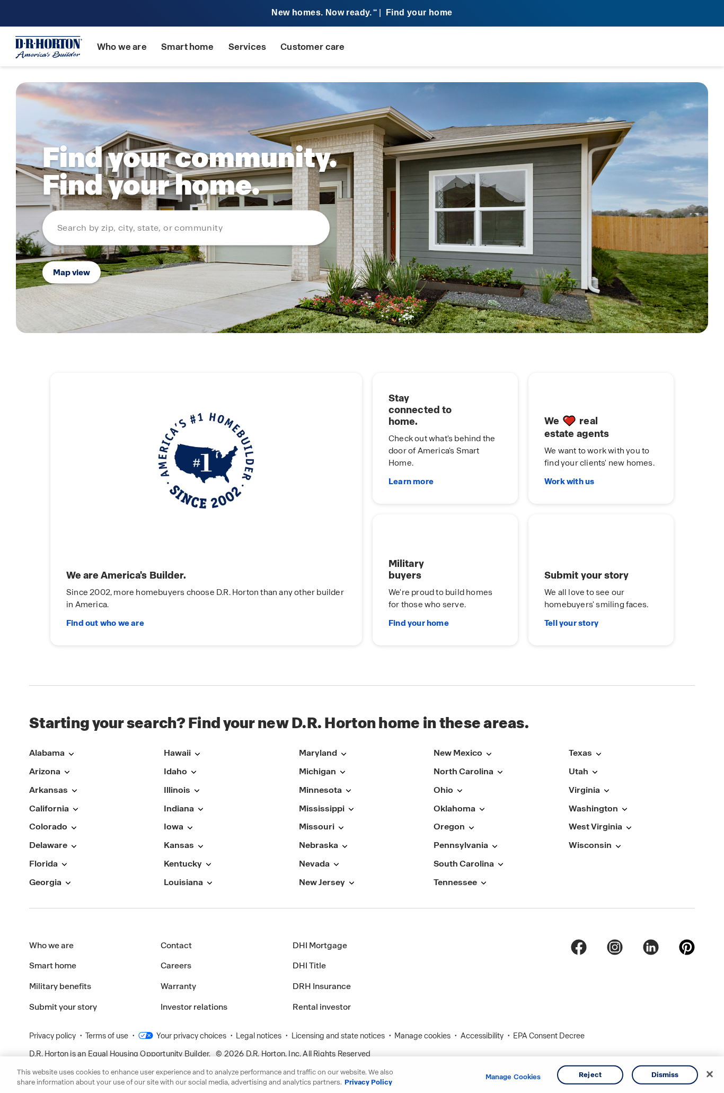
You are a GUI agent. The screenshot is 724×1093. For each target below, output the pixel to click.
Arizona (44, 771)
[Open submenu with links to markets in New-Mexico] (488, 754)
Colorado (48, 826)
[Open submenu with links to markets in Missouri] (341, 828)
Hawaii (177, 752)
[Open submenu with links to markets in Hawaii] (197, 754)
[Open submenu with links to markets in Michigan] (342, 772)
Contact (176, 945)
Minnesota (320, 789)
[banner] (362, 13)
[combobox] (186, 227)
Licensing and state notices (339, 1035)
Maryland (318, 752)
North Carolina (463, 771)
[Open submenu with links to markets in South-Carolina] (500, 865)
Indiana (179, 808)
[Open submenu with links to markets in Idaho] (193, 772)
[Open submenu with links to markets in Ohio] (459, 791)
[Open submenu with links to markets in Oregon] (471, 828)
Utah (578, 771)
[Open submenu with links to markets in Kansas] (200, 846)
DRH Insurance (322, 986)
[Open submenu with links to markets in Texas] (598, 754)
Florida (43, 863)
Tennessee (455, 882)
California (49, 808)
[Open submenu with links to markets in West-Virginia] (628, 828)
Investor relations (194, 1006)
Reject (590, 1074)
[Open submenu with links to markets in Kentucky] (208, 865)
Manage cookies (423, 1035)
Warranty (178, 986)
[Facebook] (579, 947)
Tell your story (571, 623)
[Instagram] (615, 947)
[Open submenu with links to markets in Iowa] (189, 828)
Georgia (45, 882)
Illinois (177, 789)
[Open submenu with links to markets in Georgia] (68, 883)
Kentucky (183, 863)
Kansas (179, 845)
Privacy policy (53, 1035)
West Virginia (595, 826)
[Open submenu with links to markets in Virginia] (606, 791)
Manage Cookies (513, 1077)
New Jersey (322, 882)
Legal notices (259, 1035)
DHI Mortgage (320, 945)
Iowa (173, 826)
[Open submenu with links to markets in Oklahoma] (481, 810)
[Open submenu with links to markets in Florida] (64, 865)
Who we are (122, 46)
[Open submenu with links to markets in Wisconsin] (618, 846)
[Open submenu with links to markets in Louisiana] (209, 883)
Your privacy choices (190, 1035)
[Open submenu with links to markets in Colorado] (73, 828)
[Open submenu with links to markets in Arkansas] (74, 791)
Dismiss (665, 1074)
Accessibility (483, 1035)
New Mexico (458, 752)
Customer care (312, 46)
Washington (593, 808)
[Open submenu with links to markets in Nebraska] (344, 846)
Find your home (419, 623)
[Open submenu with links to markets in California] (75, 810)
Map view (71, 271)
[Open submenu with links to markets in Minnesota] (348, 791)
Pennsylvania (461, 845)
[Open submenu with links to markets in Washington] (624, 810)
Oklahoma (454, 808)
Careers (176, 965)
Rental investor (322, 1006)
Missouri (316, 826)
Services (247, 46)
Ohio (443, 789)
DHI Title (309, 965)
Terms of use (107, 1035)
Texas (580, 752)
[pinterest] (687, 947)
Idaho (175, 771)
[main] (362, 375)
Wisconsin (590, 845)
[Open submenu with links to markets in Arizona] (66, 772)
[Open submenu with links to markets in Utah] (594, 772)
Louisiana (183, 882)
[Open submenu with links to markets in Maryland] (343, 754)
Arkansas (48, 789)
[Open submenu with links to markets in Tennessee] (483, 883)
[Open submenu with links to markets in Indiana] (200, 810)
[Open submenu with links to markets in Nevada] (336, 865)
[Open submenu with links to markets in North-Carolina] (500, 772)
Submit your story (63, 1006)
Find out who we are (105, 623)
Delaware (48, 845)
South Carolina (464, 863)
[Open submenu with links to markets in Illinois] (196, 791)
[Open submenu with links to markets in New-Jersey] (351, 883)
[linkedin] (651, 947)
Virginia (584, 789)
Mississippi (322, 808)
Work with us (569, 481)
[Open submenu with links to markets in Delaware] (73, 846)
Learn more (411, 481)
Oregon (449, 826)
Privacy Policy (368, 1082)
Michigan (317, 771)
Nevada (314, 863)
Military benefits (60, 986)
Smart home (187, 46)
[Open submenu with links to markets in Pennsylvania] (494, 846)
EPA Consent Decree (549, 1035)
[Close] (710, 1074)
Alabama (47, 752)
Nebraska (318, 845)
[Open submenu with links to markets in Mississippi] (351, 810)
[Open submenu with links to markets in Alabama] (71, 754)
